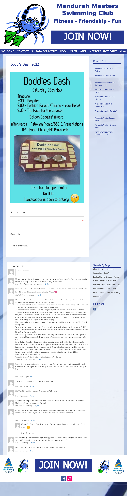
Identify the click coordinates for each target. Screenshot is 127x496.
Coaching (101, 269)
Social (102, 293)
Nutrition (96, 285)
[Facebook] (63, 335)
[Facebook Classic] (94, 309)
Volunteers (97, 297)
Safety (113, 289)
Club (95, 269)
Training (117, 293)
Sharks (95, 293)
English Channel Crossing (102, 277)
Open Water (106, 285)
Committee (111, 269)
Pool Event (116, 285)
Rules (108, 289)
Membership (104, 281)
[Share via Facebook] (11, 212)
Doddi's (106, 273)
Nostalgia (113, 281)
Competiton (97, 273)
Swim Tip (109, 293)
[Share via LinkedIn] (24, 212)
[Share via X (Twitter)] (17, 212)
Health (95, 281)
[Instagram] (69, 335)
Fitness (116, 277)
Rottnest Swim (98, 289)
